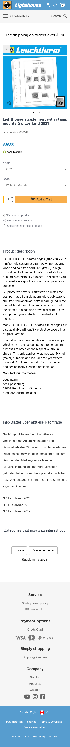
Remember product (18, 215)
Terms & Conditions (51, 722)
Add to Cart (44, 199)
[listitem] (35, 77)
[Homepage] (22, 5)
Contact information (34, 727)
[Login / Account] (48, 5)
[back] (6, 49)
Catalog (35, 689)
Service (35, 677)
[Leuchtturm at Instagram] (35, 697)
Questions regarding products (24, 226)
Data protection (14, 722)
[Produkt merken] (9, 103)
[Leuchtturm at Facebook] (42, 697)
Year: (6, 163)
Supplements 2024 (34, 559)
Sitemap (31, 722)
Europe (19, 550)
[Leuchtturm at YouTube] (28, 697)
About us (35, 683)
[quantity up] (12, 197)
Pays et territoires (43, 550)
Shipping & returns (35, 657)
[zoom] (61, 103)
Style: (6, 179)
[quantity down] (12, 201)
